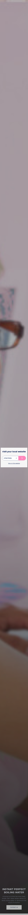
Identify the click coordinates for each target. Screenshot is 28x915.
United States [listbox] (8, 458)
